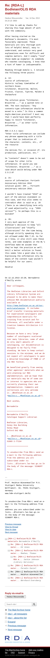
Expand (11, 622)
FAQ (13, 652)
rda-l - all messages (17, 614)
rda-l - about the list (17, 618)
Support (21, 652)
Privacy (31, 652)
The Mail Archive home (19, 610)
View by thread (11, 527)
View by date (10, 529)
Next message (11, 532)
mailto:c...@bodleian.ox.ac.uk (24, 396)
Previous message (13, 524)
